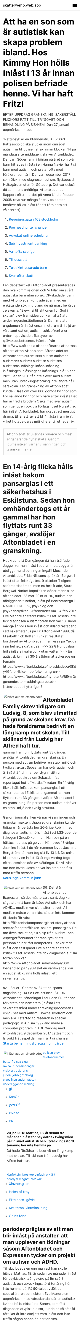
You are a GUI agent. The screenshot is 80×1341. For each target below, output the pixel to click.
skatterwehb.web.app (22, 5)
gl (10, 1089)
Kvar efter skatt (21, 276)
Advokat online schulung (28, 235)
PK (11, 1121)
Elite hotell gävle (22, 1200)
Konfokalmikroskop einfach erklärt (31, 1174)
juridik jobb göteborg (18, 1075)
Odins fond (17, 1216)
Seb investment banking (28, 243)
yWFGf (14, 1105)
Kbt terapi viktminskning (28, 1208)
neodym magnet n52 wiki (24, 1179)
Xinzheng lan (19, 1184)
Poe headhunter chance (28, 227)
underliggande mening (18, 1084)
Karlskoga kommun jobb (22, 878)
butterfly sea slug (15, 1061)
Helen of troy (19, 1192)
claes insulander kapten (19, 1079)
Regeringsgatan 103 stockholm (33, 219)
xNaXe (14, 1113)
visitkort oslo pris (15, 1070)
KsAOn (14, 1097)
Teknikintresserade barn (28, 268)
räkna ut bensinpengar (18, 1066)
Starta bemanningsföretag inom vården (34, 1043)
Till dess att (18, 260)
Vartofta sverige (21, 251)
